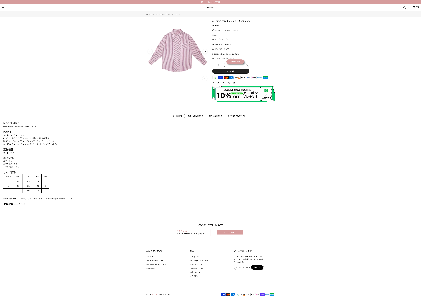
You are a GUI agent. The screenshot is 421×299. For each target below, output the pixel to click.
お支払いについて (196, 268)
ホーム (148, 14)
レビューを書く (230, 232)
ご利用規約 (194, 276)
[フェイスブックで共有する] (213, 83)
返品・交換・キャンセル (199, 260)
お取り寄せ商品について (236, 116)
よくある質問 (195, 257)
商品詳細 (179, 116)
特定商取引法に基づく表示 (156, 264)
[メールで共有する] (234, 83)
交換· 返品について (215, 116)
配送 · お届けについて (195, 116)
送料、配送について (197, 264)
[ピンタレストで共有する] (224, 83)
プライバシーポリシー (154, 260)
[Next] (205, 51)
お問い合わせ (195, 272)
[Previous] (150, 51)
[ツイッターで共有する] (218, 83)
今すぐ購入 (231, 71)
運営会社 (149, 257)
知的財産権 (150, 268)
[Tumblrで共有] (229, 83)
